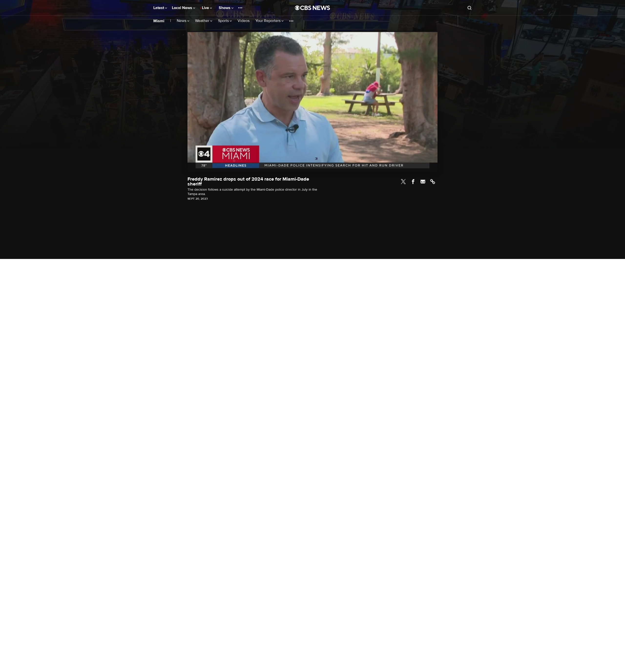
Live (206, 7)
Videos (244, 21)
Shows (225, 8)
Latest (159, 8)
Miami (158, 21)
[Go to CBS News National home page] (312, 7)
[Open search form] (469, 8)
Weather (202, 21)
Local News (182, 8)
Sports (224, 21)
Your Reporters (268, 21)
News (182, 21)
